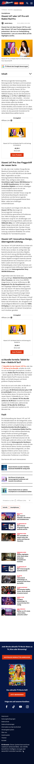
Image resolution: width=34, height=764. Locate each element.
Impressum (4, 716)
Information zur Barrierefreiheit (11, 727)
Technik (10, 10)
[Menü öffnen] (31, 3)
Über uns (4, 732)
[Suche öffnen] (27, 3)
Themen (4, 738)
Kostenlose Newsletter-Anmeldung (17, 657)
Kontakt (3, 740)
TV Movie (4, 10)
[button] (17, 74)
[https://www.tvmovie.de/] (7, 3)
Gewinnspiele (5, 735)
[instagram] (27, 706)
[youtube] (20, 706)
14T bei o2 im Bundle (10, 368)
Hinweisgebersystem (7, 730)
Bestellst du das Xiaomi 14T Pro (14, 366)
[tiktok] (13, 706)
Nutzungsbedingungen (8, 719)
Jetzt (16, 3)
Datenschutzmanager (8, 724)
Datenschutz (5, 721)
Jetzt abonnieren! (17, 694)
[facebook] (6, 706)
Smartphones (18, 10)
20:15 (21, 3)
